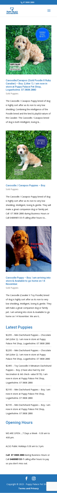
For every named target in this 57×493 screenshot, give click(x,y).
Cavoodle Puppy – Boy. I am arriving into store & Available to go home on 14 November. (28, 280)
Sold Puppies (12, 93)
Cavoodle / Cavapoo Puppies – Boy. (26, 185)
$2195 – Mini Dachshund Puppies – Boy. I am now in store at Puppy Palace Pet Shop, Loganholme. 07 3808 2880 (28, 393)
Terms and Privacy (28, 488)
